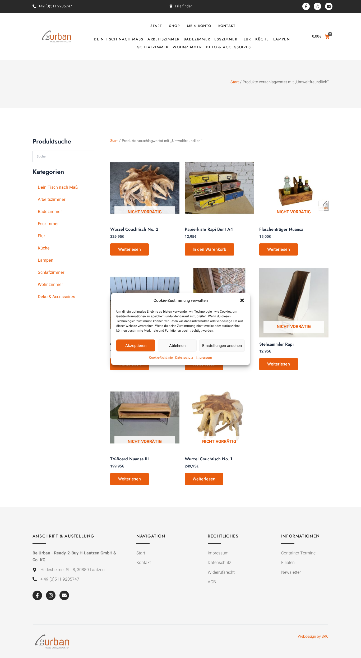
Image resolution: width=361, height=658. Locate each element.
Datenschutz (184, 357)
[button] (242, 300)
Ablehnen (177, 346)
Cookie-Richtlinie (161, 357)
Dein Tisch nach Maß (118, 39)
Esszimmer (225, 39)
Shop (174, 25)
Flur (246, 39)
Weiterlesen (129, 249)
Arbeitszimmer (163, 39)
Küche (262, 39)
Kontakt (226, 25)
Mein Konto (199, 25)
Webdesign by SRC (313, 636)
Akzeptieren (135, 346)
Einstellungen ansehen (222, 346)
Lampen (281, 39)
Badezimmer (197, 39)
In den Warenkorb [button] (209, 249)
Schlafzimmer (152, 47)
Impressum (204, 357)
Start (156, 25)
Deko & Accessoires (228, 47)
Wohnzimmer (187, 47)
